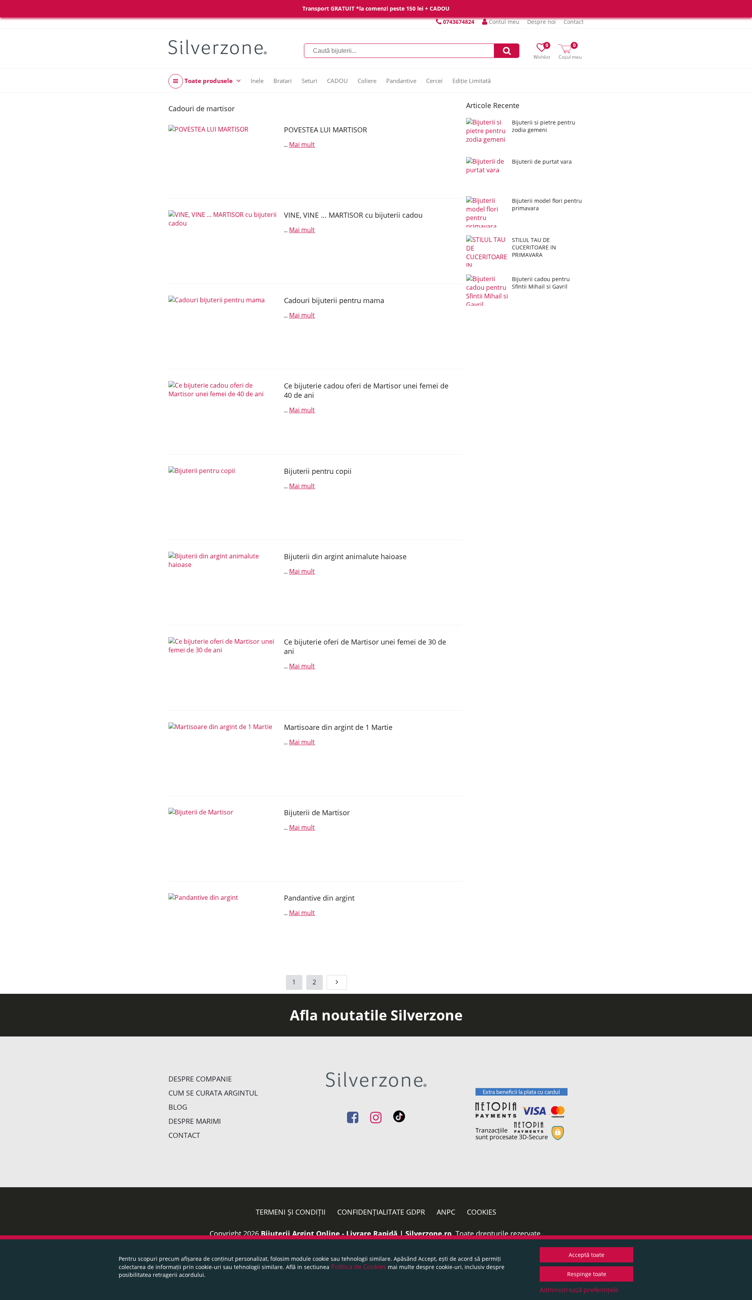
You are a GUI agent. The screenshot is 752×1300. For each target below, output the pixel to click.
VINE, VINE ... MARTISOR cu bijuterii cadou (353, 215)
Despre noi (541, 21)
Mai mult (302, 144)
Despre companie (200, 1078)
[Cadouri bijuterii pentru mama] (223, 326)
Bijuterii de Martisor (317, 812)
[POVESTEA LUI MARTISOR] (223, 155)
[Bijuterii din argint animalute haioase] (223, 582)
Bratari (282, 81)
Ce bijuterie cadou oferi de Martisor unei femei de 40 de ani (366, 390)
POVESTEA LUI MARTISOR (325, 129)
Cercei (434, 81)
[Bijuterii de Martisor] (223, 838)
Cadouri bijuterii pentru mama (334, 300)
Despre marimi (194, 1121)
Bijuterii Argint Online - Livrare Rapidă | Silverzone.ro (356, 1233)
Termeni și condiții (290, 1212)
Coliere (367, 81)
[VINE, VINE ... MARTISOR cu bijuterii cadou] (223, 241)
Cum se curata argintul (213, 1093)
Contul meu (503, 21)
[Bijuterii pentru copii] (223, 497)
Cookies (481, 1212)
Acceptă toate (586, 1254)
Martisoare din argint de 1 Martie (338, 727)
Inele (257, 81)
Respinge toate (586, 1274)
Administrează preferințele (579, 1290)
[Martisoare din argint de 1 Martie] (223, 753)
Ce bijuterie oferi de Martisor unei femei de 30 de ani (365, 646)
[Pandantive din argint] (223, 924)
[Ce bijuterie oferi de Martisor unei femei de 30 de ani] (223, 668)
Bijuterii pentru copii (318, 471)
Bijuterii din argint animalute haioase (345, 556)
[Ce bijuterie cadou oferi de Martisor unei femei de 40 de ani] (223, 411)
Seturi (309, 81)
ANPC (446, 1212)
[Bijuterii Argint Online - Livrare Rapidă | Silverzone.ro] (217, 47)
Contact (574, 21)
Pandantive (401, 81)
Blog (177, 1107)
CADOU (337, 81)
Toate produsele (208, 81)
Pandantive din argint (319, 898)
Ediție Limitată (471, 81)
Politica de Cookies (358, 1266)
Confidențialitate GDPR (381, 1212)
